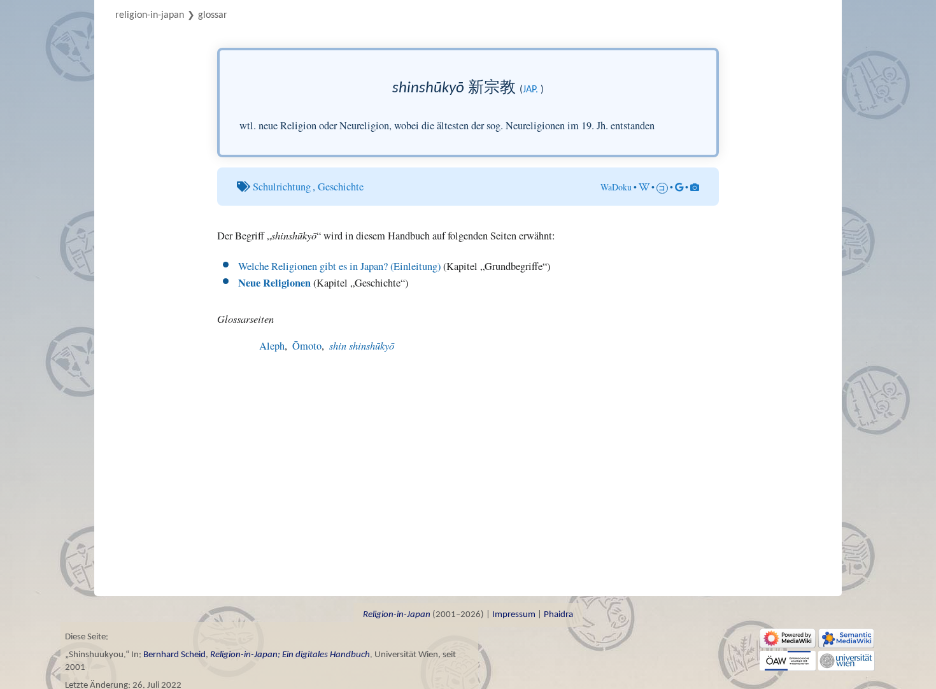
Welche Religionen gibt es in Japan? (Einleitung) (339, 266)
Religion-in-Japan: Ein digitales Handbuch (290, 655)
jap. (530, 90)
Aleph (272, 346)
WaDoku (616, 187)
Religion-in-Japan (149, 15)
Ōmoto (307, 346)
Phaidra (558, 615)
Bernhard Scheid (174, 655)
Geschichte (341, 187)
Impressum (513, 615)
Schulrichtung (282, 187)
